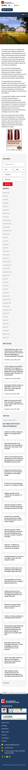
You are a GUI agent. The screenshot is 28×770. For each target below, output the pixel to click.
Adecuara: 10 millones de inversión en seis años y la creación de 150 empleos (12, 546)
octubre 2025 (6, 227)
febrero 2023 (6, 334)
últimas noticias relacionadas (11, 425)
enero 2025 (6, 258)
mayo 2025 (6, 244)
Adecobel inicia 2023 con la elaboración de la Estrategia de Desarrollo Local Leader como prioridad (13, 446)
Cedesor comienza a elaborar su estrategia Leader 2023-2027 (13, 616)
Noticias (7, 344)
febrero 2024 (6, 296)
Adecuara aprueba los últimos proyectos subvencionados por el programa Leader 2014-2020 (13, 506)
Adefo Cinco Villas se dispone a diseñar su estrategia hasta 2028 (13, 433)
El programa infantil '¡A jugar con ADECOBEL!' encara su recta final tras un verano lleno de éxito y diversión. (13, 387)
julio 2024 (5, 279)
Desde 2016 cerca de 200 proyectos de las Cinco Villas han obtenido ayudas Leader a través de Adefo (13, 519)
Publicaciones (4, 728)
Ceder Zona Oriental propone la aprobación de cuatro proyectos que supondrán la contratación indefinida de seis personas (13, 459)
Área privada (7, 9)
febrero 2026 (6, 213)
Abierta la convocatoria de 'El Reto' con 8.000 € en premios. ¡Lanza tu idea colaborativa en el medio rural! (13, 403)
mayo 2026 (6, 203)
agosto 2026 (6, 192)
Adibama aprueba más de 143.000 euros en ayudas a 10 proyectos (13, 494)
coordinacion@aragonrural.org (11, 744)
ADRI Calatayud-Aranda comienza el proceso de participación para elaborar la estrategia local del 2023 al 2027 (13, 673)
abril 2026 (5, 206)
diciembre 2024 (7, 261)
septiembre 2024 (7, 272)
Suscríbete (6, 683)
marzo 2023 (6, 330)
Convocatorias (5, 738)
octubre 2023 (6, 306)
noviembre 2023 (7, 303)
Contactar (4, 741)
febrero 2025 (6, 254)
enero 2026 (6, 216)
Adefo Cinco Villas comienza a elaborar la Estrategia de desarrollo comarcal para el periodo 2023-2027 (13, 660)
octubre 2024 (6, 268)
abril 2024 (5, 289)
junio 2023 (5, 320)
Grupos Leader (5, 732)
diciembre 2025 (7, 220)
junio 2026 (5, 199)
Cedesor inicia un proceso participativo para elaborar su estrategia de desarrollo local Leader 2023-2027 (13, 593)
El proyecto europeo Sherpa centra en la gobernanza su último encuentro (12, 606)
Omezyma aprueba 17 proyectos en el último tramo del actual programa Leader (14, 558)
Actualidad (4, 725)
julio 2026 (5, 196)
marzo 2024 (6, 292)
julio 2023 (5, 317)
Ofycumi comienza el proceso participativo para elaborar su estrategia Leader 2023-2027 (13, 569)
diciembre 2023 (7, 299)
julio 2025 (5, 237)
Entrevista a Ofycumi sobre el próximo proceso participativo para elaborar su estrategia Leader (13, 472)
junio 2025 (5, 241)
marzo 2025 (6, 251)
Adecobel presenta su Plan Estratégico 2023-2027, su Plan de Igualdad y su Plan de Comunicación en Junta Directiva (13, 646)
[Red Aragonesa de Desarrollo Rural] (7, 3)
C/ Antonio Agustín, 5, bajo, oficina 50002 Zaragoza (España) (14, 752)
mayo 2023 (6, 323)
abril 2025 (5, 248)
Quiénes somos (5, 722)
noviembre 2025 (7, 223)
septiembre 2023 (7, 310)
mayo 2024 (6, 285)
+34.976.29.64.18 (8, 748)
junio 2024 (5, 282)
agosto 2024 (6, 275)
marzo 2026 (6, 210)
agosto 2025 (6, 234)
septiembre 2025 (7, 230)
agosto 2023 (6, 313)
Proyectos (4, 735)
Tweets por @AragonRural (9, 420)
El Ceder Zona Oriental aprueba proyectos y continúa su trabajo (13, 484)
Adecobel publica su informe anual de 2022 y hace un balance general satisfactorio (13, 581)
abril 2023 (5, 327)
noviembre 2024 (7, 265)
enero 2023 (6, 337)
